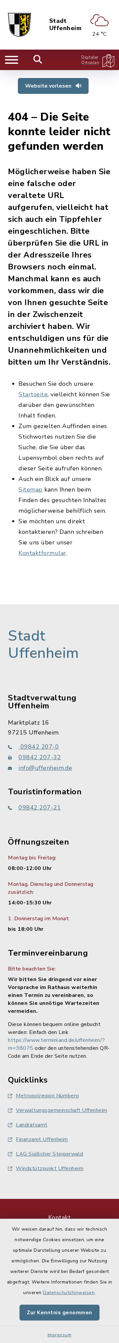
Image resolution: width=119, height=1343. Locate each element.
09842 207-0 (39, 747)
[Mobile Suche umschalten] (37, 60)
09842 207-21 (40, 807)
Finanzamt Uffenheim (42, 1139)
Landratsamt (32, 1124)
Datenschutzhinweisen (69, 1292)
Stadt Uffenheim (65, 25)
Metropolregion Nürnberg (47, 1095)
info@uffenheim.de (45, 768)
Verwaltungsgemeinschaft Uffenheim (61, 1110)
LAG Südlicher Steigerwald (49, 1154)
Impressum (60, 1335)
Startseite (33, 394)
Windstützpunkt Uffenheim (49, 1168)
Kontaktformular (42, 553)
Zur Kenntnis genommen (59, 1312)
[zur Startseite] (19, 24)
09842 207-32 (40, 757)
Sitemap (31, 490)
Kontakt (59, 1217)
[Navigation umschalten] (11, 60)
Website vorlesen (49, 86)
